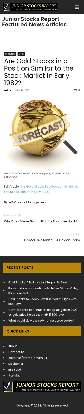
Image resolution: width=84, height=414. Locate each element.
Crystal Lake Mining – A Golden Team (52, 240)
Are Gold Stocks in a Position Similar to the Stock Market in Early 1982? (38, 71)
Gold (21, 53)
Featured (10, 53)
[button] (77, 7)
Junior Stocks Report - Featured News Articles (34, 21)
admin (8, 90)
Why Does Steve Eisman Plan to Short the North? (41, 221)
